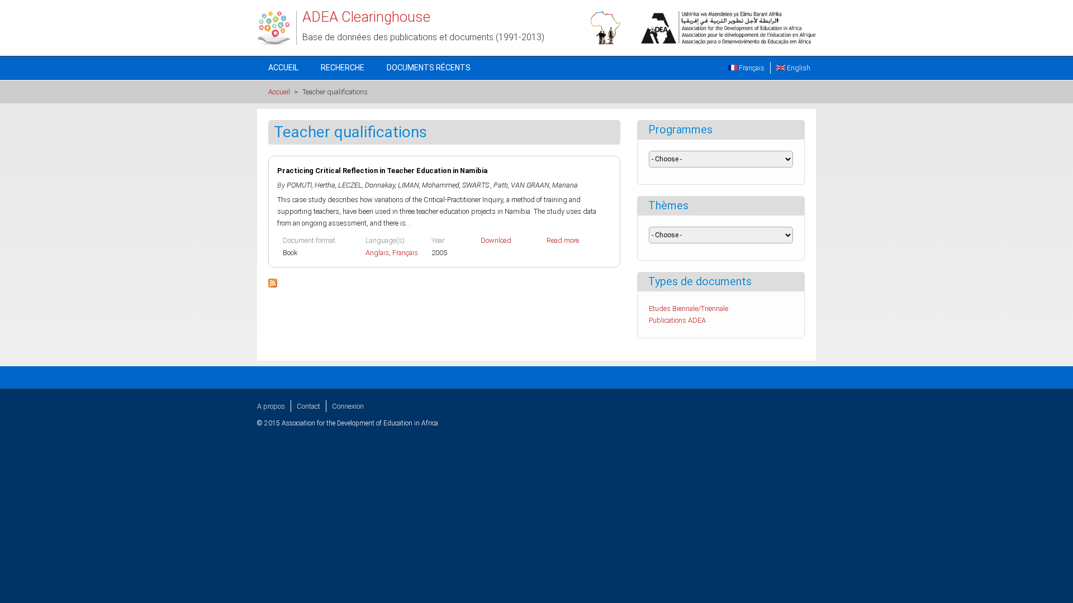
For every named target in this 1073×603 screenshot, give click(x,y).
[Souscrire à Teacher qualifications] (272, 285)
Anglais (377, 252)
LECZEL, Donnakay (366, 185)
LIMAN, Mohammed (428, 185)
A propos (271, 406)
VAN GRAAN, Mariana (544, 185)
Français (751, 68)
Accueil (283, 67)
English (797, 68)
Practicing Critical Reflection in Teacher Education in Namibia (382, 170)
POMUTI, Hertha (311, 185)
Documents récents (429, 67)
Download (496, 240)
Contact (308, 406)
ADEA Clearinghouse (366, 16)
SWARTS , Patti (485, 185)
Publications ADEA (677, 320)
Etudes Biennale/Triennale (688, 308)
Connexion (348, 406)
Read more (563, 240)
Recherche (342, 67)
